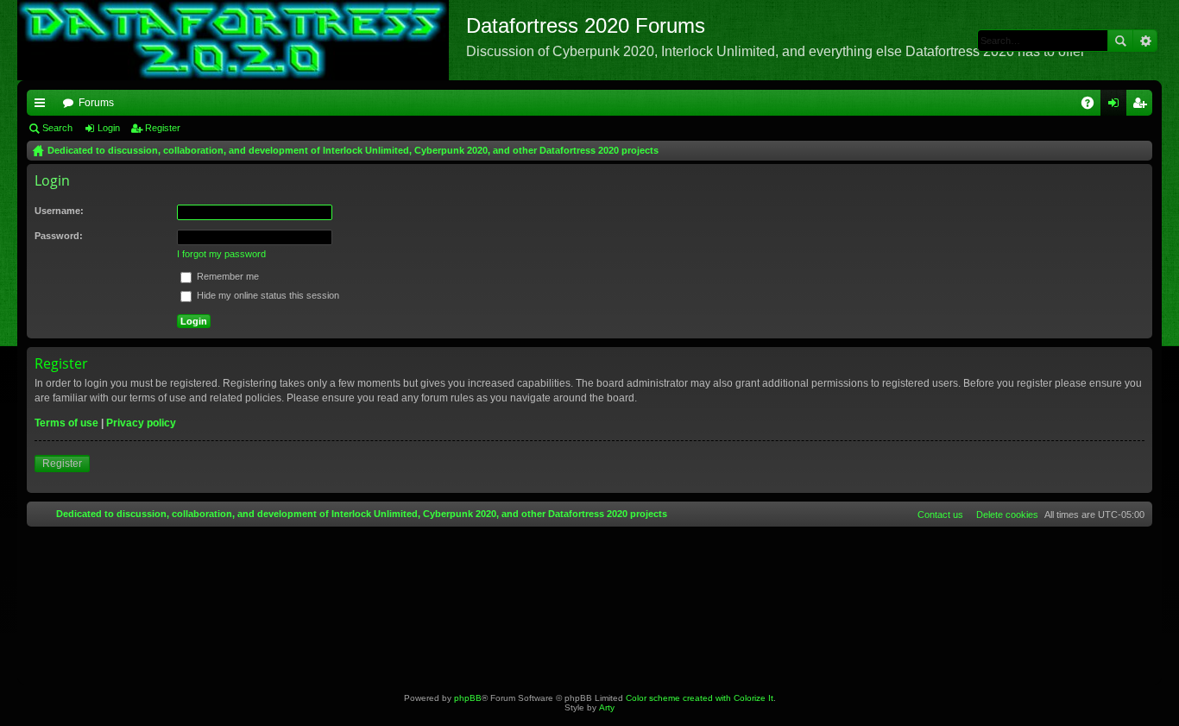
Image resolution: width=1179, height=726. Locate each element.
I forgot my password (221, 254)
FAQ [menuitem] (1093, 106)
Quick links (43, 106)
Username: (59, 210)
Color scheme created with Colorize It (699, 698)
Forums (96, 103)
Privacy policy (141, 423)
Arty (607, 707)
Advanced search (1145, 40)
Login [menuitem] (1116, 106)
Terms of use (66, 423)
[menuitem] (1003, 514)
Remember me (226, 276)
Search (1120, 40)
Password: (59, 235)
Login (109, 128)
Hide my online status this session (266, 295)
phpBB (468, 698)
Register (162, 128)
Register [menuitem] (1142, 106)
